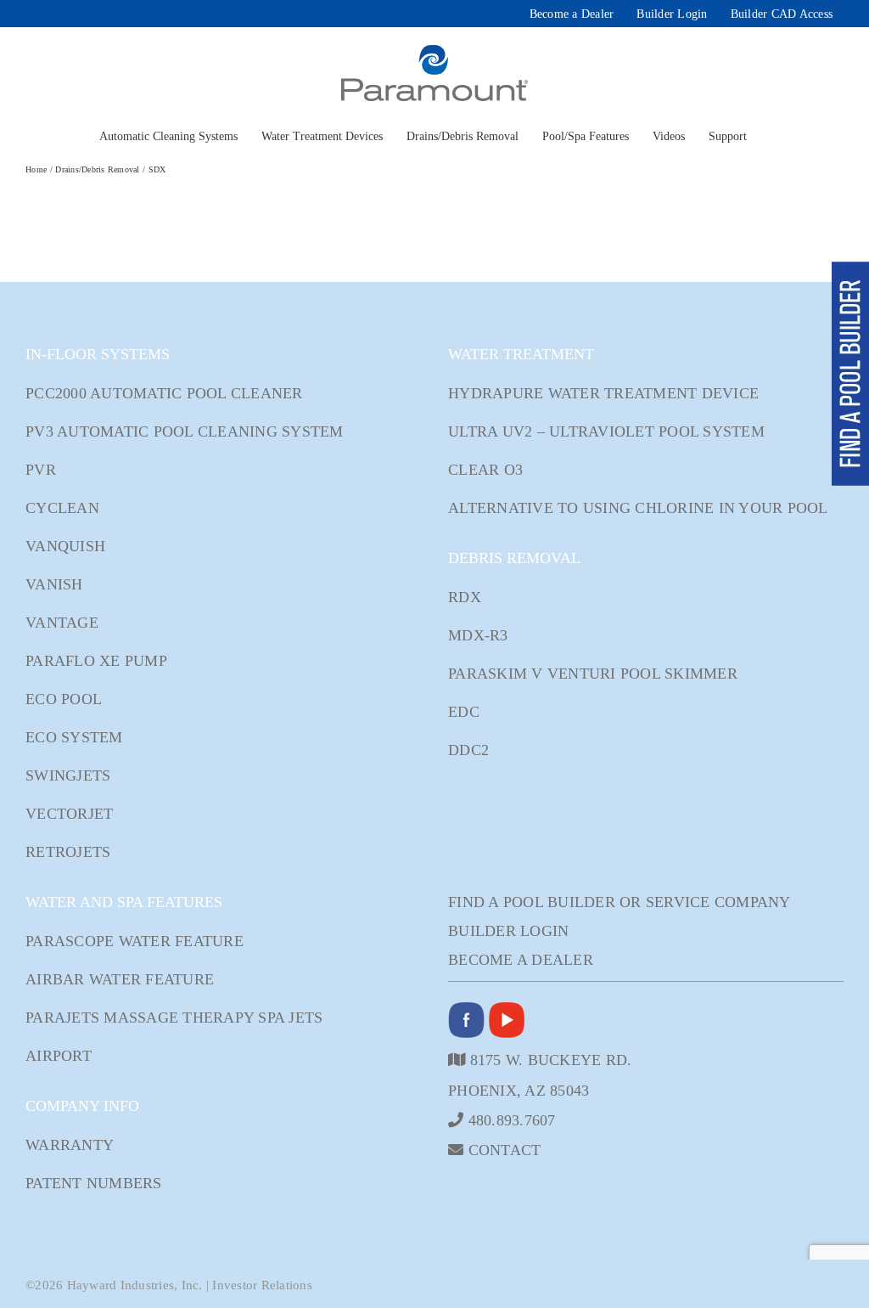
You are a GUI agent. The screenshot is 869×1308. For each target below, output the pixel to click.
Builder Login (508, 931)
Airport (58, 1055)
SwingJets (67, 775)
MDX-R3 (478, 635)
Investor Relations (262, 1285)
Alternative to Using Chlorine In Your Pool (638, 508)
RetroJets (67, 852)
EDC (463, 711)
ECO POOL (63, 699)
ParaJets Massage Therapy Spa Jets (173, 1017)
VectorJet (69, 813)
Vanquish (65, 546)
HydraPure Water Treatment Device (603, 393)
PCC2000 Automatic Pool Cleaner (164, 393)
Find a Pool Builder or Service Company (619, 902)
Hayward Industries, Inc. (135, 1285)
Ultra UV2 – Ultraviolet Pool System (606, 431)
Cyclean (62, 508)
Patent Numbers (93, 1183)
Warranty (69, 1145)
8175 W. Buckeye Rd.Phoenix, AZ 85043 (539, 1074)
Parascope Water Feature (134, 941)
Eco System (74, 737)
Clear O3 (485, 469)
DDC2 (468, 750)
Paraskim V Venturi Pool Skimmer (592, 673)
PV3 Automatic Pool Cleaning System (184, 431)
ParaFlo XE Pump (96, 660)
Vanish (54, 584)
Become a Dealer (520, 959)
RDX (464, 597)
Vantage (61, 622)
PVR (40, 469)
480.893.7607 (509, 1120)
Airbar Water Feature (119, 979)
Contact (502, 1150)
